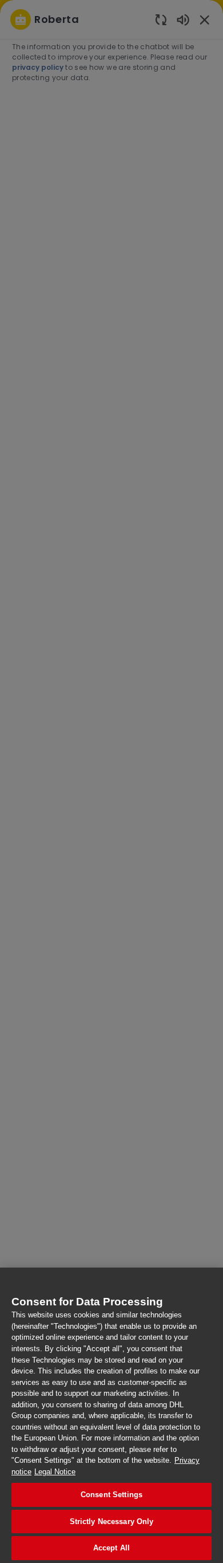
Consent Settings (111, 1494)
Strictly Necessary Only (112, 1521)
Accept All (111, 1548)
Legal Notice (54, 1471)
